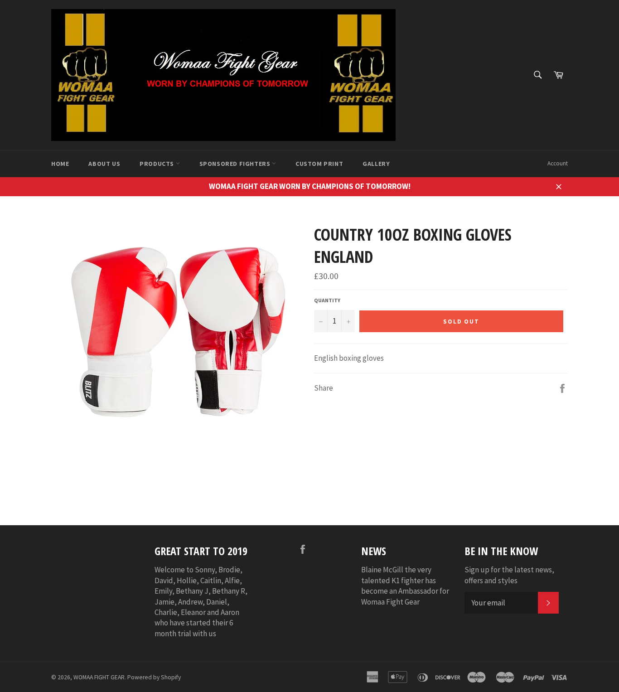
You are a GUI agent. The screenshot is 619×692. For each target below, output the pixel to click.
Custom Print (319, 164)
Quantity (327, 300)
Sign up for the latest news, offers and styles (509, 575)
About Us (104, 164)
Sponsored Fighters (235, 164)
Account (557, 163)
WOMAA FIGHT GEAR (99, 677)
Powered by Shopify (154, 677)
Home (60, 164)
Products (157, 164)
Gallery (376, 164)
